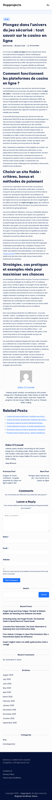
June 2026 (7, 684)
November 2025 (9, 714)
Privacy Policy (8, 774)
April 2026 (7, 692)
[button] (10, 463)
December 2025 (9, 710)
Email (5, 548)
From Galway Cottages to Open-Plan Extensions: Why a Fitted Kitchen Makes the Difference (26, 635)
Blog (6, 19)
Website (6, 560)
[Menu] (48, 5)
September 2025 (10, 723)
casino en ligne (9, 254)
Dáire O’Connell (14, 445)
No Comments (34, 46)
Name (6, 537)
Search (26, 588)
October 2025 (8, 718)
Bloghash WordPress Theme (26, 796)
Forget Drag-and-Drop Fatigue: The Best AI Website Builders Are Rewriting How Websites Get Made (24, 612)
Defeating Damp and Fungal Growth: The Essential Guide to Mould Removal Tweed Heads (23, 620)
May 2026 (7, 688)
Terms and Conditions (12, 778)
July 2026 (7, 679)
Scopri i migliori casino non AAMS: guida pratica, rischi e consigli (25, 643)
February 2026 (9, 701)
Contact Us (7, 771)
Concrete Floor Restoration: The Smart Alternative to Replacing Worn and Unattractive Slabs (24, 628)
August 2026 (8, 675)
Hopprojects (12, 5)
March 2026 (7, 697)
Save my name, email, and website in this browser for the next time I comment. (25, 572)
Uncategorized (9, 744)
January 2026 (8, 705)
